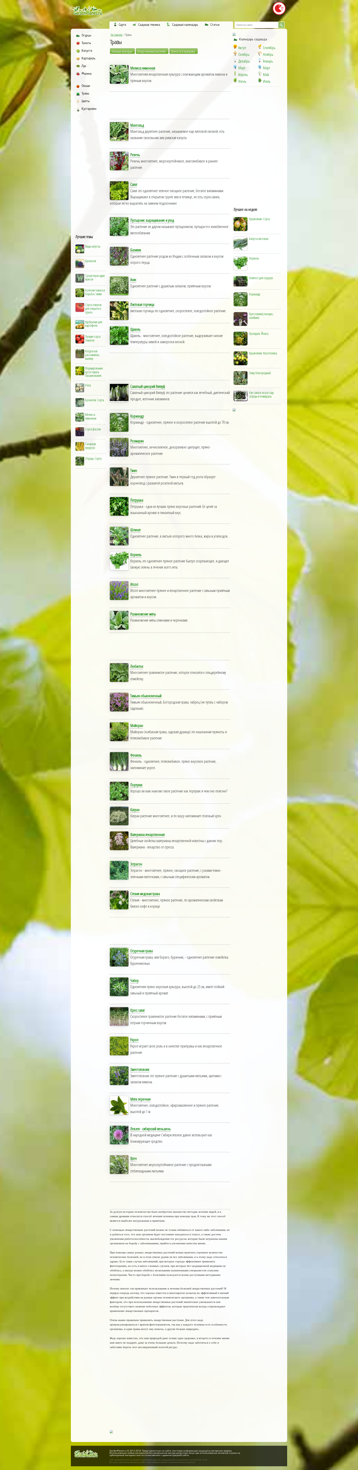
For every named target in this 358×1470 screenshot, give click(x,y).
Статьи (214, 25)
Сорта (122, 25)
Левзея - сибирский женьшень (150, 1128)
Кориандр (137, 416)
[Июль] (259, 80)
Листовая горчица (142, 304)
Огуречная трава (141, 950)
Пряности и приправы (183, 51)
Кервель (136, 554)
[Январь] (259, 60)
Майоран (136, 725)
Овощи (86, 86)
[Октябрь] (235, 53)
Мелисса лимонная (142, 68)
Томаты (86, 43)
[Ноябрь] (259, 53)
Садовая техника (149, 25)
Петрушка (136, 500)
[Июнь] (235, 80)
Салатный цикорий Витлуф (147, 386)
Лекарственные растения (151, 51)
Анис (133, 279)
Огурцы (86, 35)
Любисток (136, 666)
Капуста (87, 51)
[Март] (235, 66)
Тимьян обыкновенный (145, 695)
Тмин (133, 470)
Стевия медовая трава (145, 893)
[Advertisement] (91, 169)
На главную (117, 35)
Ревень (135, 154)
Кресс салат (137, 1010)
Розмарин (137, 440)
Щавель (135, 329)
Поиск (281, 25)
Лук (84, 66)
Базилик (135, 249)
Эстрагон (136, 864)
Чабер (134, 980)
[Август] (235, 46)
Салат (133, 184)
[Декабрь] (235, 60)
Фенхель (136, 755)
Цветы (86, 101)
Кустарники (89, 109)
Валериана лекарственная (147, 834)
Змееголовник (139, 1069)
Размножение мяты (143, 614)
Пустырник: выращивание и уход (152, 220)
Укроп (134, 1039)
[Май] (259, 73)
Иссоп (134, 584)
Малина (87, 74)
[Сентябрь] (259, 46)
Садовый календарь (185, 25)
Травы (85, 93)
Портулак (136, 784)
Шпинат (135, 529)
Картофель (88, 58)
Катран (134, 809)
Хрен (133, 1158)
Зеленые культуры (121, 51)
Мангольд (137, 125)
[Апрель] (235, 73)
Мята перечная (140, 1099)
